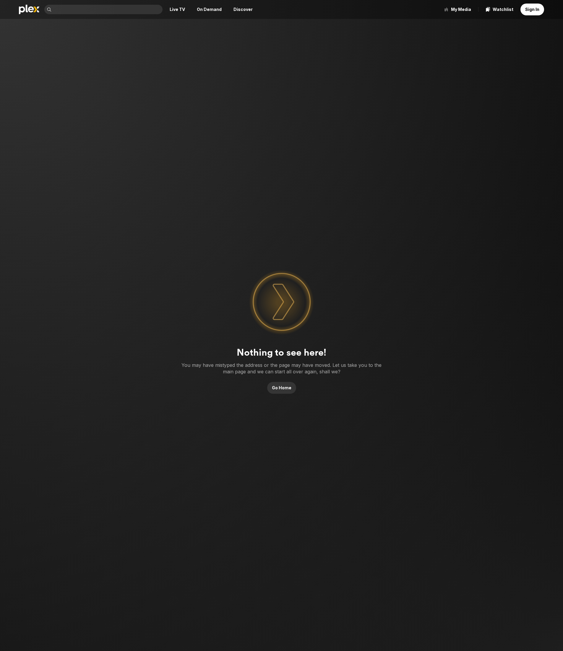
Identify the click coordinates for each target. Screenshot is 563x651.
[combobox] (108, 9)
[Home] (29, 9)
